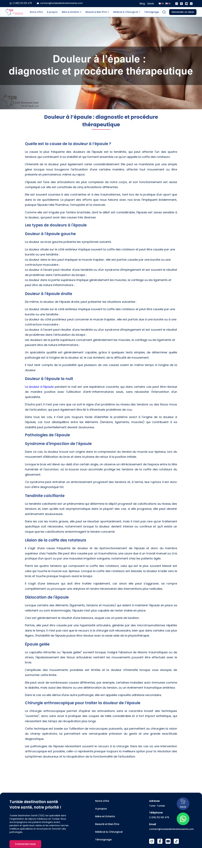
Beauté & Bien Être (96, 12)
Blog (142, 3)
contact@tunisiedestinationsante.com (171, 829)
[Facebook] (181, 3)
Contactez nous (25, 844)
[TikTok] (176, 841)
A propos (52, 12)
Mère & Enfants (70, 12)
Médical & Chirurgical (125, 12)
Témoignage (151, 12)
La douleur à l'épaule (39, 387)
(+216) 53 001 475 (159, 817)
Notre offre (36, 12)
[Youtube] (186, 3)
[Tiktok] (191, 3)
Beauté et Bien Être (107, 824)
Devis (150, 3)
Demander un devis (183, 12)
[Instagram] (176, 3)
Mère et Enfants (105, 816)
